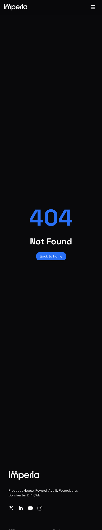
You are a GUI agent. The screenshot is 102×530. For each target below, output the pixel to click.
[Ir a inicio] (16, 7)
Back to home (51, 256)
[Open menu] (93, 7)
